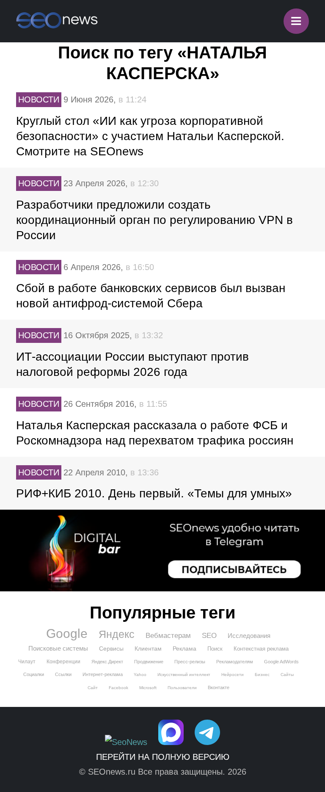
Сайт (93, 687)
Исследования (249, 635)
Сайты (287, 674)
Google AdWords (281, 661)
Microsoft (148, 687)
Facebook (118, 687)
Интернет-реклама (103, 674)
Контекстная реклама (261, 649)
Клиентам (148, 648)
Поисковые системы (58, 648)
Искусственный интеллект (183, 674)
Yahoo (140, 674)
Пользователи (182, 687)
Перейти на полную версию (162, 757)
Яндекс (117, 634)
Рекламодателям (234, 661)
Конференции (63, 662)
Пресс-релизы (189, 661)
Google (67, 633)
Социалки (33, 674)
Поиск (215, 649)
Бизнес (262, 674)
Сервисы (111, 648)
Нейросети (232, 674)
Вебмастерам (168, 636)
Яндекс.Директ (107, 661)
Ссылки (63, 674)
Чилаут (27, 662)
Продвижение (148, 661)
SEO (209, 636)
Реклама (184, 648)
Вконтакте (218, 687)
